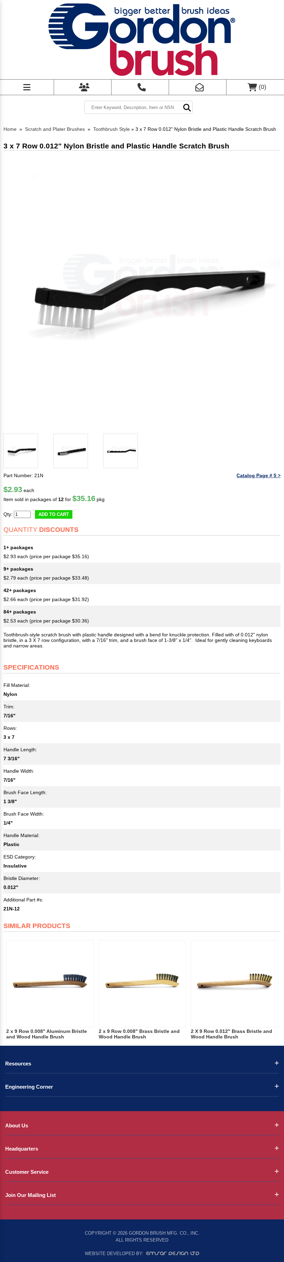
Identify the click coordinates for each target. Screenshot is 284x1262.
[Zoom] (142, 292)
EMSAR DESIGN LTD (172, 1253)
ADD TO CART (53, 514)
